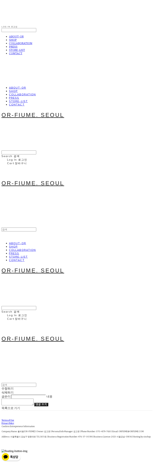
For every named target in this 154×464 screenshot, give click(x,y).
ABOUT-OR (16, 36)
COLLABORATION (20, 43)
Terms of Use (8, 420)
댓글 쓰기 (41, 404)
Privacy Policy (8, 423)
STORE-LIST (17, 50)
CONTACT (15, 53)
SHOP (13, 40)
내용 (49, 396)
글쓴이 (6, 396)
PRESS (13, 46)
